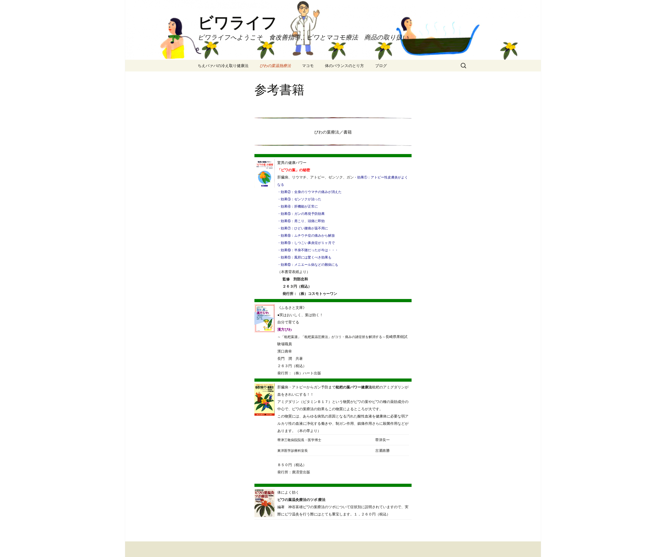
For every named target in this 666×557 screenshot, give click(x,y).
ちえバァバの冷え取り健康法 (223, 65)
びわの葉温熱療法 (275, 65)
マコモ (308, 65)
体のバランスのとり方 (344, 65)
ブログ (381, 65)
